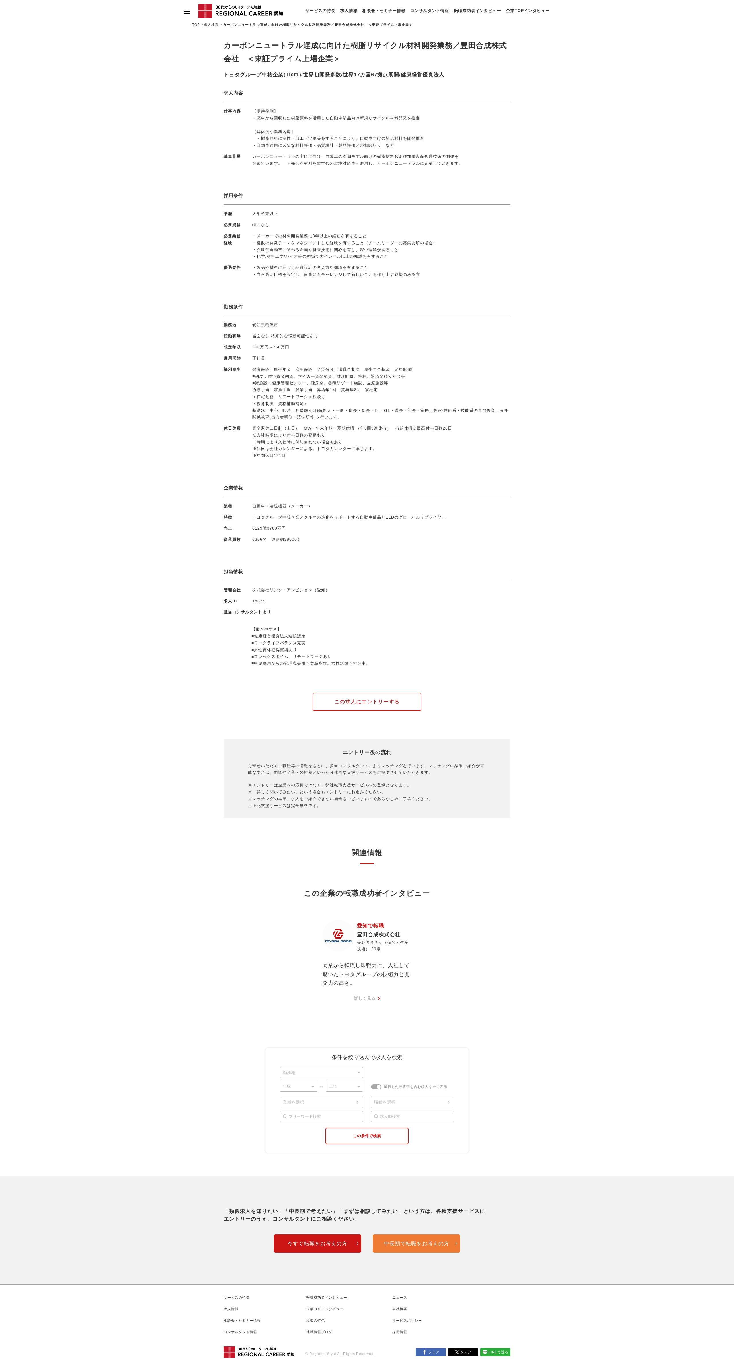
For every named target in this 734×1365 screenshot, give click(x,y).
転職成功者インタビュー (477, 10)
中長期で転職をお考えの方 (416, 1243)
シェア (434, 1352)
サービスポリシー (407, 1321)
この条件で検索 (367, 1135)
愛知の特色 (315, 1321)
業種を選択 (293, 1102)
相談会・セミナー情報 (383, 10)
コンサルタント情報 (429, 10)
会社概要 (399, 1309)
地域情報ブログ (319, 1332)
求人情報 (349, 10)
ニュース (399, 1298)
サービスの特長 (320, 10)
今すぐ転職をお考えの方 (318, 1243)
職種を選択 (385, 1102)
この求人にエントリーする (367, 702)
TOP (196, 25)
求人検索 (211, 25)
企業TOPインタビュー (528, 10)
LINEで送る (499, 1352)
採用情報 (399, 1332)
